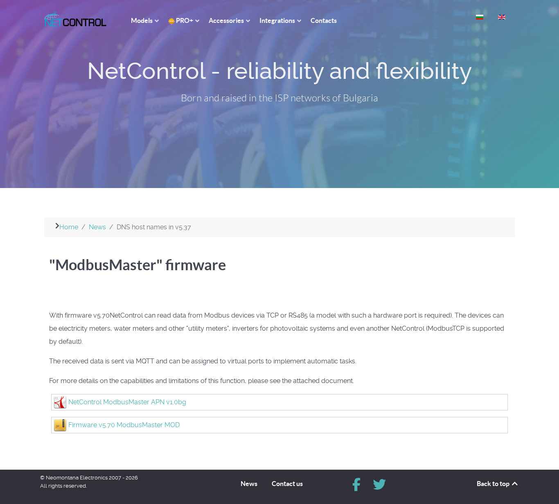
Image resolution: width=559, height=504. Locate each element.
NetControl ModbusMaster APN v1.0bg (127, 402)
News (249, 483)
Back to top (494, 483)
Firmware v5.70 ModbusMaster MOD (124, 425)
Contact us (287, 483)
